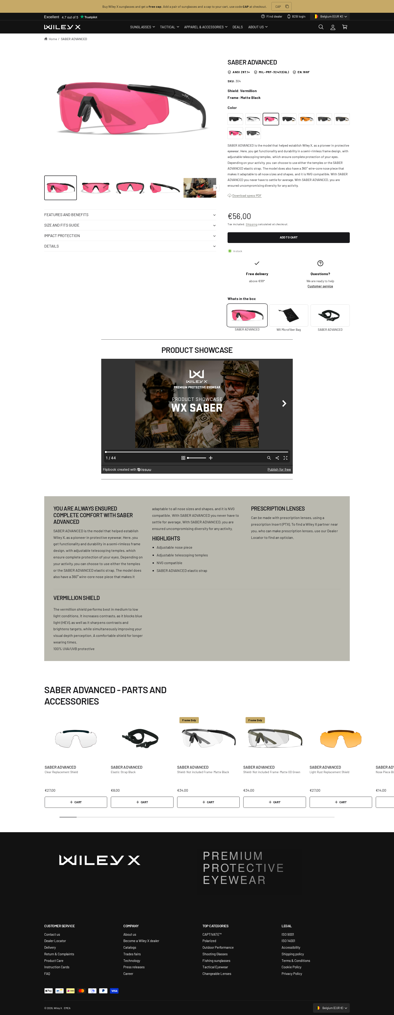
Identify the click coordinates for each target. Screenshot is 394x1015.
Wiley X (58, 1008)
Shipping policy (293, 954)
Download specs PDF (247, 195)
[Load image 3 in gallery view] (130, 188)
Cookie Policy (291, 967)
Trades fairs (132, 954)
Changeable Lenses (216, 973)
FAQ (47, 973)
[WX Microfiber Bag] (288, 315)
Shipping (251, 224)
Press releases (134, 967)
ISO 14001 (288, 940)
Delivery (50, 947)
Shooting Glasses (215, 954)
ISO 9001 (288, 934)
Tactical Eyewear (215, 967)
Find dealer (274, 16)
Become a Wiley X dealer (141, 940)
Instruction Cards (56, 967)
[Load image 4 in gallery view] (165, 188)
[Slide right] (216, 188)
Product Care (53, 960)
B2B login (299, 16)
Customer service (320, 286)
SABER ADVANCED (74, 39)
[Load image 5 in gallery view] (200, 188)
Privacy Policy (292, 973)
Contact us (52, 934)
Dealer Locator (55, 940)
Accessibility (291, 947)
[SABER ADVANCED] (235, 119)
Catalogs (129, 947)
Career (128, 973)
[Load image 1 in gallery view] (60, 188)
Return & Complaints (59, 954)
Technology (131, 960)
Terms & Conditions (296, 960)
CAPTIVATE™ (212, 934)
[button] (142, 26)
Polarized (209, 940)
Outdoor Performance (218, 947)
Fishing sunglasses (216, 960)
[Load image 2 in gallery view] (95, 188)
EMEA (67, 1008)
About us (129, 934)
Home (53, 39)
